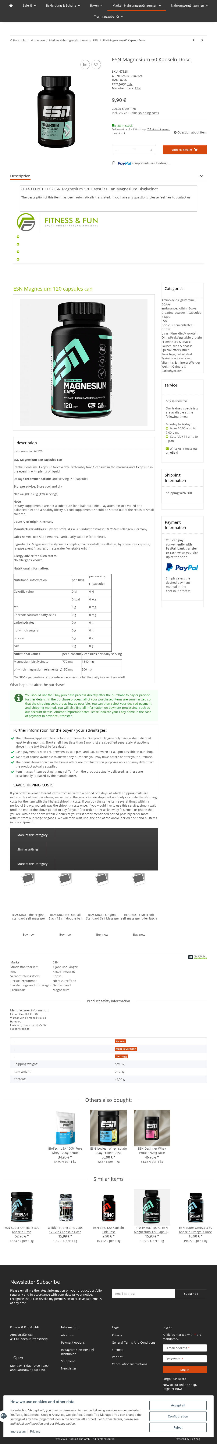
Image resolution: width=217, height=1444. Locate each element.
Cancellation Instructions (129, 1364)
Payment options (73, 1342)
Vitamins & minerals (175, 362)
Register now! (172, 1389)
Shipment (68, 1361)
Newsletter (69, 1368)
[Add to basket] (13, 54)
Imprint (117, 1357)
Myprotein (191, 333)
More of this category (32, 835)
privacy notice (82, 1294)
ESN (129, 84)
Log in (184, 1370)
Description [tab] (20, 176)
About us (67, 1335)
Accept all (178, 1405)
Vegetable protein (189, 337)
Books (192, 308)
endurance (169, 308)
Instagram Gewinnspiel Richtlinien (77, 1352)
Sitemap (118, 1350)
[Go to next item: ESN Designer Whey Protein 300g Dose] (202, 40)
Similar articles (28, 849)
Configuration (178, 1416)
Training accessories (176, 358)
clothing (182, 308)
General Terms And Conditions (134, 1342)
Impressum (18, 1431)
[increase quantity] (151, 149)
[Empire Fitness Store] (11, 5)
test (189, 354)
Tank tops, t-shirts (174, 354)
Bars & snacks (181, 342)
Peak (173, 337)
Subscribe (191, 1294)
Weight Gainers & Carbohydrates (173, 368)
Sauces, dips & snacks (176, 346)
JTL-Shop (195, 1439)
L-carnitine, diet (172, 333)
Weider (195, 362)
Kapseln (120, 1041)
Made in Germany (126, 1048)
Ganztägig (121, 1056)
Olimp (165, 337)
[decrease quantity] (116, 149)
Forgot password (174, 1379)
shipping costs (148, 113)
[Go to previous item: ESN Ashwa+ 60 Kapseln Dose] (193, 40)
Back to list (20, 40)
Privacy (35, 1431)
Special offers (171, 350)
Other (185, 350)
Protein (166, 342)
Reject (178, 1427)
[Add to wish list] (96, 64)
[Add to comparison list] (85, 64)
